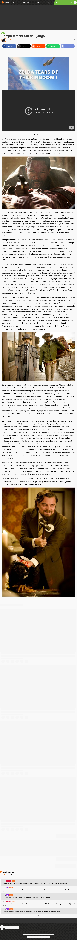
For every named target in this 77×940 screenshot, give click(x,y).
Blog (3, 33)
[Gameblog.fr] (7, 2)
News (16, 875)
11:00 (26, 896)
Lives (21, 875)
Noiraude (13, 40)
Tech (38, 2)
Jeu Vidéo (26, 2)
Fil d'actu (4, 875)
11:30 (39, 889)
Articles (11, 875)
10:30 (39, 903)
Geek (49, 2)
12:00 (35, 882)
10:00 (31, 910)
